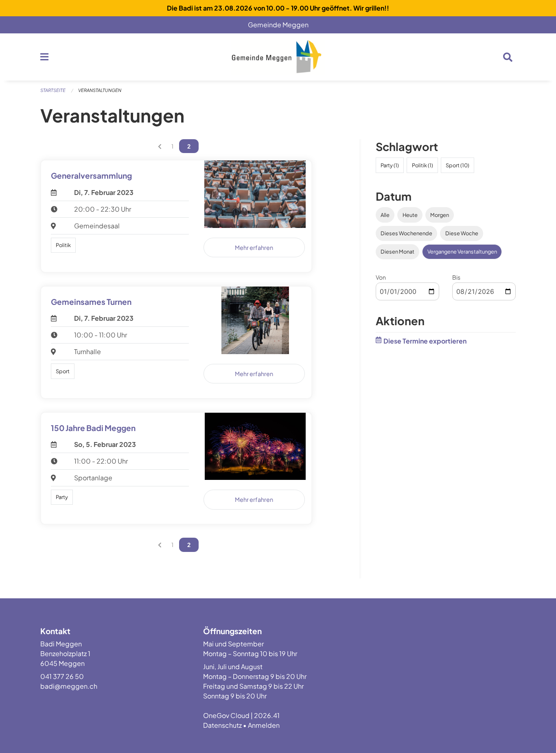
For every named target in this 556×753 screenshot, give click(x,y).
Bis (456, 277)
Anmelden (264, 725)
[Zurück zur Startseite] (278, 57)
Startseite (53, 90)
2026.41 (267, 715)
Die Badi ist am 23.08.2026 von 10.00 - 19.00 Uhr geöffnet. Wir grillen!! (278, 8)
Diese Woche (461, 233)
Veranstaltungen (99, 90)
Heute (410, 215)
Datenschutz (222, 725)
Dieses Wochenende (406, 233)
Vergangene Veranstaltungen (462, 251)
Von (381, 277)
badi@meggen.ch (68, 686)
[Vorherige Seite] (160, 146)
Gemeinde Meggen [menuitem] (281, 24)
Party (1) (390, 165)
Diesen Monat (397, 251)
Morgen (439, 215)
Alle (385, 215)
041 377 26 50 (62, 676)
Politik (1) (422, 165)
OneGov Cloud (226, 715)
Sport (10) (457, 165)
